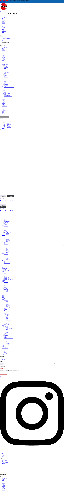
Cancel (3, 128)
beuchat (3, 272)
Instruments (6, 67)
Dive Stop (1, 11)
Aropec (3, 253)
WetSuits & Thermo (7, 246)
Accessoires (4, 31)
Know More (27, 0)
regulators (5, 337)
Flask (5, 262)
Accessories (6, 78)
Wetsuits (5, 257)
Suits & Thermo (6, 324)
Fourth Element (4, 106)
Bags (5, 94)
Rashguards (6, 222)
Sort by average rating (7, 124)
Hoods (7, 249)
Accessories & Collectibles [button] (6, 93)
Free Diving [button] (4, 86)
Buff (4, 218)
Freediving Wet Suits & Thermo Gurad (10, 279)
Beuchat (3, 27)
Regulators (5, 66)
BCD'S (3, 271)
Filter (2, 363)
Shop (3, 456)
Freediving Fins (6, 89)
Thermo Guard (8, 251)
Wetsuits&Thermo (7, 289)
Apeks (3, 21)
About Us (3, 454)
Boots (7, 247)
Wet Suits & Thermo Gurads (8, 72)
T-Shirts (5, 224)
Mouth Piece (8, 240)
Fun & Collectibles (7, 95)
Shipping (3, 463)
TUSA (3, 28)
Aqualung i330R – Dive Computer (8, 200)
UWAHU (3, 23)
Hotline (4, 38)
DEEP (3, 18)
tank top (5, 266)
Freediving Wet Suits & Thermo (9, 87)
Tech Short (7, 233)
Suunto (3, 32)
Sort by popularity (7, 123)
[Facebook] (0, 376)
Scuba (3, 299)
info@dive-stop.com (3, 374)
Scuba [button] (3, 71)
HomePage (4, 453)
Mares (3, 19)
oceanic (3, 62)
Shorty (7, 250)
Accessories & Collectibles (6, 217)
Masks (5, 68)
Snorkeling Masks (9, 322)
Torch (7, 241)
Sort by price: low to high (8, 126)
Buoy (7, 238)
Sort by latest (6, 125)
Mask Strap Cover (7, 221)
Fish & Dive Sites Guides (8, 96)
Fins (4, 76)
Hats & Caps (6, 220)
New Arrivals (4, 267)
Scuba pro (3, 25)
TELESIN (3, 107)
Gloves (7, 248)
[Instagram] (32, 449)
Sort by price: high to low (8, 127)
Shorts (5, 223)
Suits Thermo (6, 91)
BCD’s (5, 65)
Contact (3, 455)
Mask (3, 295)
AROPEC (3, 22)
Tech (3, 325)
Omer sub (3, 29)
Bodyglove (4, 54)
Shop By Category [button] (5, 64)
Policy (3, 461)
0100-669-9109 (2, 368)
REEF (3, 30)
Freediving (3, 275)
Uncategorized (4, 268)
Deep (3, 260)
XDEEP (3, 20)
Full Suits (7, 258)
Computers (5, 75)
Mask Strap (8, 239)
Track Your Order (3, 2)
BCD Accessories (9, 328)
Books (3, 53)
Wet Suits (7, 234)
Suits (7, 342)
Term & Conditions (5, 462)
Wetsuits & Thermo (7, 70)
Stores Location (2, 1)
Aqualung (3, 235)
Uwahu (3, 346)
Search (1, 36)
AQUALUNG (4, 17)
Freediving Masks (7, 278)
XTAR (3, 26)
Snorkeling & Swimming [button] (6, 90)
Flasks (5, 219)
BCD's (5, 227)
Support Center (4, 460)
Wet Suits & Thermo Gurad (8, 232)
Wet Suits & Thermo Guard (8, 80)
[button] (3, 196)
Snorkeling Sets (6, 323)
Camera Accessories (7, 270)
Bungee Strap (8, 237)
